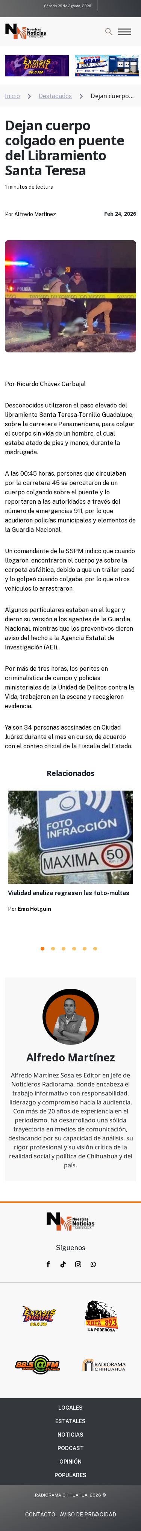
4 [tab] (74, 949)
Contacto (40, 1515)
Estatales (70, 1421)
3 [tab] (63, 949)
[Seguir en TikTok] (63, 1264)
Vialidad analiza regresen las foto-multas (68, 893)
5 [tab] (84, 949)
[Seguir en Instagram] (78, 1264)
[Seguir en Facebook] (48, 1264)
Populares (70, 1475)
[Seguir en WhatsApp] (93, 1264)
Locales (70, 1408)
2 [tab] (53, 949)
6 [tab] (95, 949)
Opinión (70, 1462)
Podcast (71, 1448)
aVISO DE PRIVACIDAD (88, 1515)
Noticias (70, 1435)
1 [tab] (42, 949)
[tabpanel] (70, 854)
